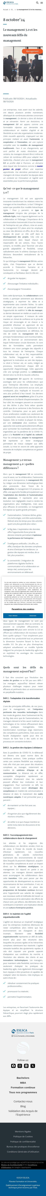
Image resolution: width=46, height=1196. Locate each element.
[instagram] (20, 1066)
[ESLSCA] (10, 2)
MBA (23, 1082)
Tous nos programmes (23, 1092)
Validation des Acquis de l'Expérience (23, 1112)
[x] (33, 1066)
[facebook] (13, 1066)
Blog (12, 10)
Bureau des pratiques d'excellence (23, 1146)
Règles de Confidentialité (11, 1165)
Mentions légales (23, 1131)
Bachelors (23, 1077)
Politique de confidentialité (23, 1141)
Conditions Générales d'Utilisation (23, 1151)
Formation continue (23, 1087)
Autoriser (33, 615)
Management (32, 51)
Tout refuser (13, 615)
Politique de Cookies (23, 1136)
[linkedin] (26, 1066)
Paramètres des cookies (23, 609)
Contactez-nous (23, 1101)
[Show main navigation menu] (41, 3)
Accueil (5, 10)
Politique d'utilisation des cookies (28, 604)
